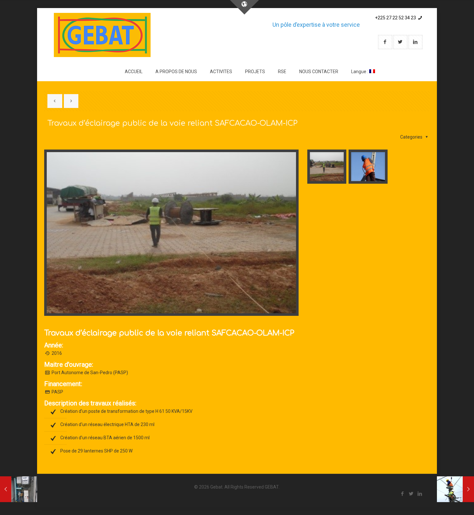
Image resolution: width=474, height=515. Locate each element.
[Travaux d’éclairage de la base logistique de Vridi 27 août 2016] (18, 489)
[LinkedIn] (420, 494)
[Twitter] (411, 494)
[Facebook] (402, 494)
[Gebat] (102, 35)
